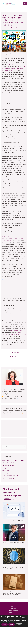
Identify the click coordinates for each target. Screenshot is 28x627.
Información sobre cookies (14, 610)
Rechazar (11, 624)
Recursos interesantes (8, 478)
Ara (13, 315)
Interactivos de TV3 (16, 334)
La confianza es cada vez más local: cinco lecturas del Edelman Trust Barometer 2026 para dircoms (14, 568)
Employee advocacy (9, 465)
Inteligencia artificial (8, 468)
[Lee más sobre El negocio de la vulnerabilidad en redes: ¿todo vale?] (14, 532)
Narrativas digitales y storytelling (11, 475)
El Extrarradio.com (16, 330)
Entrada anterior (14, 352)
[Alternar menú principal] (25, 3)
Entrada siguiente (14, 356)
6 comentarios (6, 28)
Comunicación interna (8, 462)
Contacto (10, 612)
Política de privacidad (13, 608)
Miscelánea (5, 473)
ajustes (13, 621)
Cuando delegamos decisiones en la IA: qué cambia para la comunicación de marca (13, 593)
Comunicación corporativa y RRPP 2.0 (13, 460)
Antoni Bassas (12, 64)
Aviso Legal (11, 606)
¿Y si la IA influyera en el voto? (13, 520)
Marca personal (6, 470)
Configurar (19, 624)
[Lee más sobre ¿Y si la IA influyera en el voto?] (14, 510)
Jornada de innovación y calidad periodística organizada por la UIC (14, 68)
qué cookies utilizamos (20, 620)
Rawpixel (21, 54)
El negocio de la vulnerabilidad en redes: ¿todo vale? (13, 543)
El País (17, 315)
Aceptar (4, 624)
